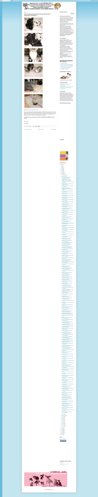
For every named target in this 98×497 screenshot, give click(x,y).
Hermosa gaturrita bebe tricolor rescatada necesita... (66, 221)
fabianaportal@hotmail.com (64, 22)
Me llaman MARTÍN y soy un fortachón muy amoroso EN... (67, 202)
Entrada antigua (53, 129)
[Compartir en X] (37, 126)
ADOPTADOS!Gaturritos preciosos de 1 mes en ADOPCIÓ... (67, 335)
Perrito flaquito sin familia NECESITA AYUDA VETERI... (67, 206)
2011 (62, 429)
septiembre (63, 415)
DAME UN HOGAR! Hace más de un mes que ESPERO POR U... (67, 243)
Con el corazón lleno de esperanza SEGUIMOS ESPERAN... (66, 322)
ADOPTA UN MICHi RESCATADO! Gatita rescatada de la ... (67, 367)
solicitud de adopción (64, 63)
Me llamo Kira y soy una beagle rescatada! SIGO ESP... (66, 245)
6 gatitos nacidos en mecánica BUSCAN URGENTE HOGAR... (67, 369)
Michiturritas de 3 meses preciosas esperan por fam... (66, 352)
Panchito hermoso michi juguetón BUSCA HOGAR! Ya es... (66, 365)
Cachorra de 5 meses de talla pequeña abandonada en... (67, 210)
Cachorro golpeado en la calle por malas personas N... (66, 283)
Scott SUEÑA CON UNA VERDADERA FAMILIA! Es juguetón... (67, 341)
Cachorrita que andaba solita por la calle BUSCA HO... (66, 236)
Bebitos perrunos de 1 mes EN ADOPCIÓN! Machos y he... (66, 238)
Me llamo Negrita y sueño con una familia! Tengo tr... (66, 399)
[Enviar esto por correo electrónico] (35, 126)
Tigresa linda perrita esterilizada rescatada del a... (66, 412)
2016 (62, 169)
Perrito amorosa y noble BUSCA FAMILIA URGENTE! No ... (66, 260)
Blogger (52, 489)
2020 (62, 164)
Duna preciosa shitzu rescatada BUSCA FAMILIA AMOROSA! (67, 326)
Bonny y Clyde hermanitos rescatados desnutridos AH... (67, 408)
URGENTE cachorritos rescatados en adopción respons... (67, 406)
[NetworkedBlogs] (63, 440)
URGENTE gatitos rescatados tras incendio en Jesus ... (66, 395)
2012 (62, 427)
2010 (62, 430)
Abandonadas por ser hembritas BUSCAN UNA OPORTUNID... (66, 397)
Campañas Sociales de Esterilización (66, 66)
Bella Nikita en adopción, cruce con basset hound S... (66, 253)
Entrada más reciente (27, 129)
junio (62, 419)
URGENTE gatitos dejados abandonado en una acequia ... (67, 200)
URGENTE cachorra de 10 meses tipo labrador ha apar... (67, 184)
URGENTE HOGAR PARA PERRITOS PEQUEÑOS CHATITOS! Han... (67, 313)
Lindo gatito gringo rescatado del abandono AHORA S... (66, 298)
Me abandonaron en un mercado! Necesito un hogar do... (66, 217)
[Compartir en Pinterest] (39, 126)
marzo (63, 423)
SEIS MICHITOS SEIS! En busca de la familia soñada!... (67, 328)
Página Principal (41, 129)
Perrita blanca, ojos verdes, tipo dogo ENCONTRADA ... (67, 198)
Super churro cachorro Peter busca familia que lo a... (66, 393)
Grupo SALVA (63, 88)
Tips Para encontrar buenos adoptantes (67, 64)
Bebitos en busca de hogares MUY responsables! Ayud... (66, 273)
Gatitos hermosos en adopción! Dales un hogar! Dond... (67, 219)
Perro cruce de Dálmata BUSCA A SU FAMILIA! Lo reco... (67, 320)
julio (62, 418)
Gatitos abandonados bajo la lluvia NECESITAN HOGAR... (66, 403)
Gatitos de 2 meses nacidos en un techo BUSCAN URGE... (67, 380)
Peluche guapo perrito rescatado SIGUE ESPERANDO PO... (67, 223)
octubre (63, 414)
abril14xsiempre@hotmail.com (33, 109)
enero (63, 426)
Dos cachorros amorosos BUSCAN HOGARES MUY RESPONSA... (66, 247)
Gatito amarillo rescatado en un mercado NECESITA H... (66, 178)
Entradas (62, 462)
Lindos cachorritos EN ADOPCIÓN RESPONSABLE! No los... (66, 337)
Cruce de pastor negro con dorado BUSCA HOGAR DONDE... (66, 348)
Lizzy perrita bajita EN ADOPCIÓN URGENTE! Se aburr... (66, 208)
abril (62, 422)
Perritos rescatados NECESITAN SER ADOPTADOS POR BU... (67, 346)
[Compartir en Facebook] (38, 126)
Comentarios (63, 464)
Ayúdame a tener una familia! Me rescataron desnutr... (66, 251)
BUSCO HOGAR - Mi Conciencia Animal (67, 86)
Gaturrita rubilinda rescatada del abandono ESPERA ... (66, 275)
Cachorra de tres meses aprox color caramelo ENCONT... (66, 204)
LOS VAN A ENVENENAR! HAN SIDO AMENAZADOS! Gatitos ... (67, 324)
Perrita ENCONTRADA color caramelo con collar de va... (67, 230)
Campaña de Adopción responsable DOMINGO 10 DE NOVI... (67, 339)
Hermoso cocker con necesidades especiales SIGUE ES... (66, 277)
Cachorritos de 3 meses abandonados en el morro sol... (67, 384)
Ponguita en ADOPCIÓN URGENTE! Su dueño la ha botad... (67, 256)
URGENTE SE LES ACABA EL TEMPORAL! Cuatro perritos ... (66, 180)
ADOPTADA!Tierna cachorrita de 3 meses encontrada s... (66, 331)
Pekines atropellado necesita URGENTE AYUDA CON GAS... (67, 262)
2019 (62, 165)
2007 (62, 434)
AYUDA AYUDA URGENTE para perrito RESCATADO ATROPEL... (67, 290)
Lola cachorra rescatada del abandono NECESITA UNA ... (67, 195)
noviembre (63, 176)
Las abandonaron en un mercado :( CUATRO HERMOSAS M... (66, 333)
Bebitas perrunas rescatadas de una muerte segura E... (67, 309)
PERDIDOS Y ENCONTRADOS (65, 84)
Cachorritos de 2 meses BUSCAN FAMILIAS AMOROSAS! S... (66, 268)
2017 (62, 168)
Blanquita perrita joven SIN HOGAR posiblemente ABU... (66, 292)
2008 (62, 433)
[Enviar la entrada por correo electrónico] (33, 126)
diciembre (63, 174)
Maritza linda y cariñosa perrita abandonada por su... (66, 266)
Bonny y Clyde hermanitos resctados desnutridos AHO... (67, 249)
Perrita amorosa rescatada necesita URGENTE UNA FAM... (66, 279)
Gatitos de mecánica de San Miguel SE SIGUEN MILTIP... (67, 376)
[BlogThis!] (36, 126)
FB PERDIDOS (63, 85)
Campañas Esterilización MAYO (65, 67)
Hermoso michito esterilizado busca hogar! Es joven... (66, 281)
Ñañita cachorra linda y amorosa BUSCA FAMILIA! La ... (66, 296)
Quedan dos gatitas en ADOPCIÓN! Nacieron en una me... (66, 307)
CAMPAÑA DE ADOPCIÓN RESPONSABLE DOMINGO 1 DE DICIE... (67, 189)
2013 (62, 173)
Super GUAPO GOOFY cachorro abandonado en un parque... (66, 286)
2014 (62, 172)
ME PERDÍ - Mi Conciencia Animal (66, 87)
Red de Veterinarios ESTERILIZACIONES (67, 65)
